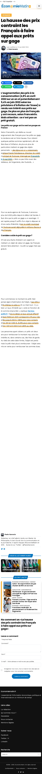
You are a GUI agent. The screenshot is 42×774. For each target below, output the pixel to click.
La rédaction (6, 709)
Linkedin (4, 741)
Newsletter (5, 716)
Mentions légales (7, 723)
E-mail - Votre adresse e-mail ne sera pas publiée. (17, 661)
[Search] (39, 754)
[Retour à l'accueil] (17, 6)
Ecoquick (6, 15)
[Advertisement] (21, 187)
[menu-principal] (39, 6)
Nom (3, 654)
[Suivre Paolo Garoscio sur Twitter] (2, 549)
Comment (5, 643)
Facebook (4, 735)
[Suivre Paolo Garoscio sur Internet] (4, 549)
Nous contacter (7, 719)
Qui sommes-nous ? (8, 713)
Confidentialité (9, 768)
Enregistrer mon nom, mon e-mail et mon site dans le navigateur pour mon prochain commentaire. (21, 670)
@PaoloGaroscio (28, 545)
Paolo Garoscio (10, 534)
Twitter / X (5, 738)
